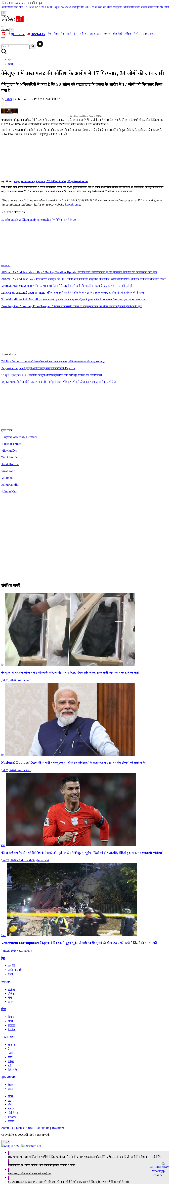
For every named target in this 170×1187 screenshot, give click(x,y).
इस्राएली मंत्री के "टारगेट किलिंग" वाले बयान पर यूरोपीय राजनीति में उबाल (41, 1166)
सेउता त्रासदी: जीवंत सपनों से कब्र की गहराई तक (29, 1174)
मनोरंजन (83, 34)
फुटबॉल (11, 1026)
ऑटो (69, 34)
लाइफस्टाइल (95, 34)
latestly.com (72, 205)
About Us (7, 1128)
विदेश (56, 34)
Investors (58, 1128)
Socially (38, 35)
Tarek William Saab (23, 220)
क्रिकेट (11, 1017)
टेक (62, 34)
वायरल (107, 34)
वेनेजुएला (72, 220)
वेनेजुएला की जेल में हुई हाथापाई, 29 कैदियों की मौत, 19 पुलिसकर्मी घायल (51, 182)
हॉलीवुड (11, 994)
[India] (3, 39)
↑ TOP (6, 1142)
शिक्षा (10, 974)
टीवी (10, 998)
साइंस (10, 1089)
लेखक (11, 1085)
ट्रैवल (10, 1049)
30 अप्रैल (5, 220)
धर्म (9, 1066)
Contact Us (42, 1128)
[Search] (2, 26)
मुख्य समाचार (149, 34)
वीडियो (128, 34)
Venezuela (43, 220)
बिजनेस (136, 34)
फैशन (10, 1053)
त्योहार (11, 1062)
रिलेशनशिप (13, 1070)
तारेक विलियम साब (59, 220)
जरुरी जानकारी (14, 970)
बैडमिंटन (11, 1030)
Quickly (18, 34)
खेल (75, 34)
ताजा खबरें (5, 266)
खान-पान (12, 1045)
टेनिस (10, 1022)
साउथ (10, 1002)
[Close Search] (40, 44)
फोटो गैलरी (117, 34)
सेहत (10, 1058)
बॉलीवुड (11, 990)
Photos (12, 1117)
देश (49, 34)
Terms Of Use (24, 1128)
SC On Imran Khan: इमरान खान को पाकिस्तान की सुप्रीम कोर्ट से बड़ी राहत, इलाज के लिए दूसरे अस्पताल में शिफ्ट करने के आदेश (68, 1182)
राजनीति (11, 966)
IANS (8, 100)
